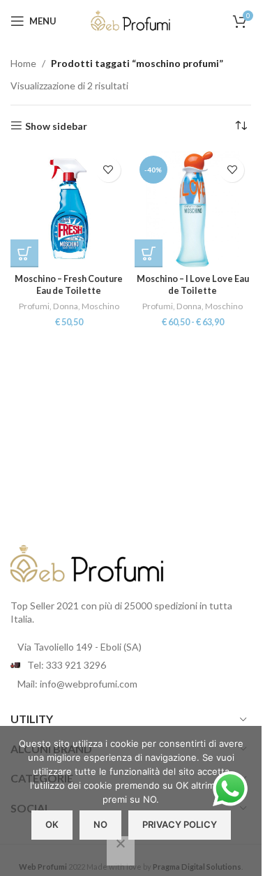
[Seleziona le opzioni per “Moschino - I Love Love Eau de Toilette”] (149, 253)
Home (23, 63)
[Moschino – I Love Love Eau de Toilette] (193, 209)
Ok (52, 824)
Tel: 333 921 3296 (66, 665)
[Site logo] (131, 20)
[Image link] (87, 562)
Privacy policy (179, 824)
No (100, 824)
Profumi (34, 306)
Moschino (100, 306)
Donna (65, 306)
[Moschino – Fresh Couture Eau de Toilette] (69, 209)
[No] (121, 851)
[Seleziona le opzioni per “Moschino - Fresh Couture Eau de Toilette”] (24, 253)
